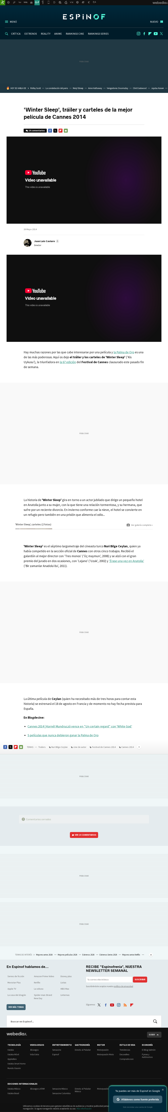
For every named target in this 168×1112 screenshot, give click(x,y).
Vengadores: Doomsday (117, 88)
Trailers (42, 747)
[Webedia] (17, 1034)
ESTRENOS (30, 33)
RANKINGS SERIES (98, 33)
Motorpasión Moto (105, 1054)
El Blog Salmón (149, 1049)
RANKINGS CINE (75, 33)
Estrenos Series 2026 (108, 954)
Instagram (138, 34)
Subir (152, 1034)
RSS (125, 1004)
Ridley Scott (35, 88)
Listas (63, 982)
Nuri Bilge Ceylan (59, 747)
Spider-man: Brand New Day (43, 997)
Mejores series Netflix (131, 954)
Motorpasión (103, 1049)
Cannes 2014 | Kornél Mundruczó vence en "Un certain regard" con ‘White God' (80, 726)
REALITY (45, 33)
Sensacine (56, 1049)
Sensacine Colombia (61, 1093)
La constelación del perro (57, 88)
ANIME (58, 33)
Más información (84, 1108)
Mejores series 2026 (44, 954)
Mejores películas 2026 (68, 954)
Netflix (37, 982)
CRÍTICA (16, 33)
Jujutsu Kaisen (157, 88)
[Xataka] (2, 2)
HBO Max (65, 988)
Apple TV (12, 988)
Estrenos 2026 (88, 954)
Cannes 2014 (127, 747)
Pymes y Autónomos (147, 1056)
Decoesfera (124, 1054)
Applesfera (12, 1059)
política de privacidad (123, 986)
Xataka (11, 1049)
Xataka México (14, 1088)
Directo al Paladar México (83, 1090)
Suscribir (140, 979)
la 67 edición (68, 362)
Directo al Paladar (83, 1049)
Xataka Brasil (13, 1093)
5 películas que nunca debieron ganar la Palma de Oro (63, 735)
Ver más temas (16, 1007)
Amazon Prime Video (44, 976)
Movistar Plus (14, 982)
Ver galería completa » (142, 525)
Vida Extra (34, 1054)
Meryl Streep (78, 88)
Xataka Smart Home (16, 1063)
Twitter (161, 34)
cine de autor (79, 747)
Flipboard (150, 34)
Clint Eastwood (140, 88)
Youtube (156, 34)
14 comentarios (37, 130)
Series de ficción (16, 976)
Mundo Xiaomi (14, 1068)
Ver (85, 835)
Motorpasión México (106, 1088)
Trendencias (125, 1049)
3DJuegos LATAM (37, 1088)
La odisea (38, 988)
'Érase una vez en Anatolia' (126, 561)
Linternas (65, 995)
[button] (46, 241)
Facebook (144, 34)
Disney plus (66, 976)
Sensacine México (60, 1088)
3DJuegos (34, 1049)
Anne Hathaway (95, 88)
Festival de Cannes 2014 (104, 747)
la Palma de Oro (124, 352)
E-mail (66, 131)
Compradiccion (127, 1059)
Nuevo (154, 21)
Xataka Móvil (13, 1054)
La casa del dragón (17, 995)
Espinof (84, 17)
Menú (13, 21)
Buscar (155, 1021)
